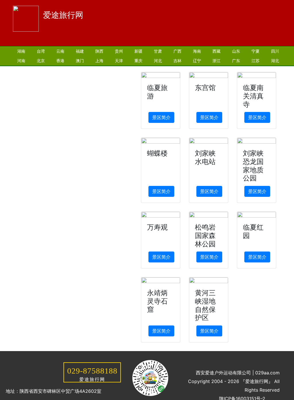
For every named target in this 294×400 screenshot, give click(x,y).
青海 (80, 70)
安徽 (41, 70)
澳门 (80, 60)
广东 (236, 60)
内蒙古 (125, 70)
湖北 (275, 60)
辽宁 (197, 60)
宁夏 (256, 51)
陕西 (99, 51)
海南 (197, 51)
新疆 (138, 51)
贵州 (119, 51)
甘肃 (158, 51)
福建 (80, 51)
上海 (99, 60)
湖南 (21, 51)
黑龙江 (101, 70)
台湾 (41, 51)
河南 (21, 60)
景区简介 (161, 117)
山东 (236, 51)
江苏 (256, 60)
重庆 (138, 60)
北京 (41, 60)
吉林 (177, 60)
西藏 (216, 51)
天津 (119, 60)
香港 (60, 60)
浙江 (216, 60)
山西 (21, 70)
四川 (275, 51)
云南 (60, 51)
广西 (177, 51)
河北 (158, 60)
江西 (60, 70)
